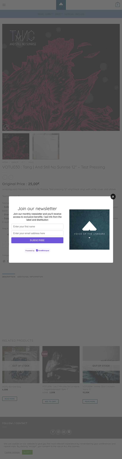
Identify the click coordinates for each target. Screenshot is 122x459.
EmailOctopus (43, 250)
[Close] (113, 197)
